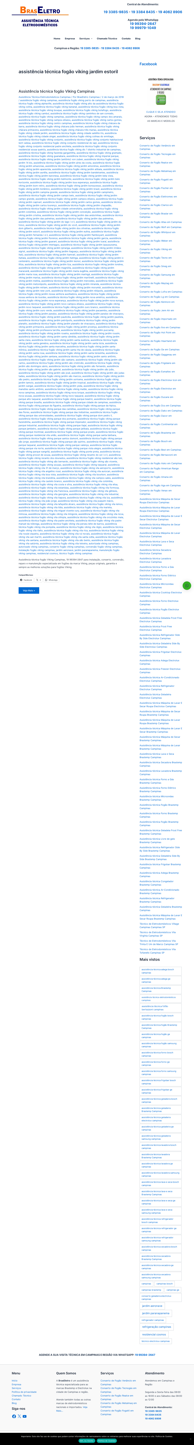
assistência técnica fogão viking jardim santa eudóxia (60, 340)
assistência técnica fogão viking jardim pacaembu (80, 310)
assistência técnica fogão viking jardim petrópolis (45, 320)
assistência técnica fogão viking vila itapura (42, 497)
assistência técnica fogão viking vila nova (100, 514)
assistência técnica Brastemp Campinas (156, 989)
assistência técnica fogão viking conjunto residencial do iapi (64, 142)
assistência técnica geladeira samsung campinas (156, 1137)
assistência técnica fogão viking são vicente (93, 461)
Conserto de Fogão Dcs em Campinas (160, 405)
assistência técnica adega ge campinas (156, 980)
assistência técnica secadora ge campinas (158, 1267)
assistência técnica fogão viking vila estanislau (44, 487)
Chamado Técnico (21, 1395)
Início (14, 1380)
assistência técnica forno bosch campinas (157, 1054)
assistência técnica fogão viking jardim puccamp (87, 330)
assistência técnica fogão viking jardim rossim (95, 333)
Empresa (16, 1384)
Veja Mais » (29, 591)
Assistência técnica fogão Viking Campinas (57, 91)
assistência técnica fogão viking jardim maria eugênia (59, 271)
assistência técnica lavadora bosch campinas (159, 1146)
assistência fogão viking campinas (38, 100)
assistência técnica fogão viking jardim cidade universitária (50, 208)
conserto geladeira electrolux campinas (156, 1297)
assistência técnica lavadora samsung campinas (160, 1174)
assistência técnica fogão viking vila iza (88, 497)
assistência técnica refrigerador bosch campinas (157, 1220)
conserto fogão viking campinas (67, 546)
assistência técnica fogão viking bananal (55, 106)
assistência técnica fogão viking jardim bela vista (86, 175)
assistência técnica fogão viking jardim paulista (97, 316)
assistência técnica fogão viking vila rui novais (65, 533)
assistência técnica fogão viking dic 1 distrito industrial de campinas (83, 149)
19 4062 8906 (170, 12)
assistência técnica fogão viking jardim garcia (83, 238)
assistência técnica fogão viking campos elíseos (44, 120)
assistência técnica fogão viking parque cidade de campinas (75, 402)
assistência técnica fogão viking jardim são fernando (77, 366)
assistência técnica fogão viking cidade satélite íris (76, 133)
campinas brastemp (151, 1290)
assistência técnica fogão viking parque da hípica (89, 405)
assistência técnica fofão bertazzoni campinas (155, 1008)
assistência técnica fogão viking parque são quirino (57, 441)
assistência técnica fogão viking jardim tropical (60, 382)
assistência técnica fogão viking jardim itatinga (52, 257)
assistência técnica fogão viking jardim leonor (56, 261)
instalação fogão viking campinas (37, 550)
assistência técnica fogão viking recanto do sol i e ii (80, 454)
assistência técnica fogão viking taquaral (84, 464)
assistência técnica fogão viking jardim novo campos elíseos (51, 303)
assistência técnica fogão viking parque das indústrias (60, 412)
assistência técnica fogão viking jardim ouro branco (70, 307)
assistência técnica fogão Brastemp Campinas (159, 1026)
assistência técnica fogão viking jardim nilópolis (77, 290)
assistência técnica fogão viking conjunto (41, 139)
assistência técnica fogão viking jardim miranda (73, 284)
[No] (190, 1438)
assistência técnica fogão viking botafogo (85, 110)
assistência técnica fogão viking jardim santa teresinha (75, 353)
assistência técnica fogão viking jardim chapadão (84, 205)
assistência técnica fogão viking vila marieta (88, 507)
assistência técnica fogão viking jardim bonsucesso (73, 185)
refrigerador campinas (153, 1320)
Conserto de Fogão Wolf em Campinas (160, 227)
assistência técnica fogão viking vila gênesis (93, 491)
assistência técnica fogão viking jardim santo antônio (87, 356)
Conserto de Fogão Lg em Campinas (159, 296)
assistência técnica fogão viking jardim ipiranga (44, 248)
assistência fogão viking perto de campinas (81, 100)
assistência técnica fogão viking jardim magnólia (45, 267)
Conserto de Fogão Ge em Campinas (160, 349)
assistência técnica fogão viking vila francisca (43, 491)
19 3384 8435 (143, 12)
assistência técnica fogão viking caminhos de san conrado (81, 113)
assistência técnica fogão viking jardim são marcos (53, 376)
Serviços (16, 1388)
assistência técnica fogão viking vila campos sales (83, 477)
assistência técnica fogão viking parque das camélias (47, 409)
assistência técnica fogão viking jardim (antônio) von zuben (51, 159)
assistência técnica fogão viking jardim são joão (88, 369)
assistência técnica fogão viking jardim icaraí (82, 241)
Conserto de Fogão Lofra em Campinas (161, 291)
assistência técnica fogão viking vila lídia (41, 507)
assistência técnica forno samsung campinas (159, 1073)
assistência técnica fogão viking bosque (40, 110)
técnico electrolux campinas (156, 1341)
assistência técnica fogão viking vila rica (66, 530)
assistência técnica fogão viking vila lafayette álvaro (47, 504)
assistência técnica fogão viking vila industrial (93, 494)
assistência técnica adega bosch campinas (158, 971)
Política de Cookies (107, 1441)
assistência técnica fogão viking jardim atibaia (77, 169)
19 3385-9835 (89, 48)
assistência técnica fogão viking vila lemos (99, 504)
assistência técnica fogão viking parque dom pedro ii (83, 415)
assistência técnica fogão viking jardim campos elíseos (65, 198)
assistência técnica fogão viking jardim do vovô (51, 225)
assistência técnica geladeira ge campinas (158, 1128)
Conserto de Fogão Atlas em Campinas (161, 222)
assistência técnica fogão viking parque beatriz (67, 399)
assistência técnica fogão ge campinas (156, 1036)
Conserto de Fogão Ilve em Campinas (160, 327)
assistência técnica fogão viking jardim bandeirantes (77, 172)
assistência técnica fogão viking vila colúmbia (87, 481)
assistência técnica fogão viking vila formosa (94, 487)
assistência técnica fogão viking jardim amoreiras (72, 166)
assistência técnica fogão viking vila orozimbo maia (95, 517)
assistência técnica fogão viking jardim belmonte (45, 179)
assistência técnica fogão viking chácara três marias (68, 129)
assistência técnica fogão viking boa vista (100, 106)
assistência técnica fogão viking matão (66, 389)
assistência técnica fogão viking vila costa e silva (45, 484)
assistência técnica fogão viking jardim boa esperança (59, 182)
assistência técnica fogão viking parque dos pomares (47, 418)
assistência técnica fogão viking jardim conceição (64, 211)
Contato (16, 1399)
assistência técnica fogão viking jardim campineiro (86, 192)
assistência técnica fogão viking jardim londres (97, 264)
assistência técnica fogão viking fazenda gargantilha (47, 152)
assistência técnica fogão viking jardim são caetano (46, 359)
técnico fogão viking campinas (75, 553)
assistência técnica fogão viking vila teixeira (63, 543)
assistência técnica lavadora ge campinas (157, 1165)
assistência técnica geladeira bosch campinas (159, 1100)
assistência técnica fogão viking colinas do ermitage (85, 136)
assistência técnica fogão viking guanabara (42, 156)
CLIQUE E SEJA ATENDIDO (161, 111)
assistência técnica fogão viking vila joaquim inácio (85, 500)
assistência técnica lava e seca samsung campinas (157, 1211)
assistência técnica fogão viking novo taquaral (58, 395)
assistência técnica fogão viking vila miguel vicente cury (49, 510)
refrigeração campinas (156, 1326)
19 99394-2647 (145, 1355)
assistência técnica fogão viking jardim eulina (65, 231)
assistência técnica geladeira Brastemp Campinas (156, 1110)
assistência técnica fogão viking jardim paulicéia (45, 316)
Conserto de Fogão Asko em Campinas (161, 463)
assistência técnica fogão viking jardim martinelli (67, 277)
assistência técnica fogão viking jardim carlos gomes (71, 202)
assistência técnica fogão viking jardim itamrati (49, 254)
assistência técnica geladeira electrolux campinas (156, 1119)
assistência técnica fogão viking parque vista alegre (73, 448)
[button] (91, 38)
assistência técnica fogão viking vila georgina (43, 494)
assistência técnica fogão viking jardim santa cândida (47, 336)
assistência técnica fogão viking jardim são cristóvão (55, 362)
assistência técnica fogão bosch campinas (158, 1017)
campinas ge (173, 1290)
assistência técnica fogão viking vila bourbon (81, 474)
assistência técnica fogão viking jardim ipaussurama (89, 244)
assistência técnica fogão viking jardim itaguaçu (52, 251)
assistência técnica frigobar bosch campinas (159, 1082)
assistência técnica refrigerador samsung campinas (157, 1239)
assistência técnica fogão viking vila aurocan (86, 471)
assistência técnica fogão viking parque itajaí (62, 425)
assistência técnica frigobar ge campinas (157, 1091)
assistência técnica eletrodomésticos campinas (159, 998)
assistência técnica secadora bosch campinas (159, 1248)
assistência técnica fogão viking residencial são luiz (94, 458)
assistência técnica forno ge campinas (156, 1063)
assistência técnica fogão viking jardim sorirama (57, 379)
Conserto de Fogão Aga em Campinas (160, 485)
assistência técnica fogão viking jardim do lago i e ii (47, 221)
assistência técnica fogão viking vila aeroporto (85, 468)
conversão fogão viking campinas (104, 546)
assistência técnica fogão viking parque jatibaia (63, 428)
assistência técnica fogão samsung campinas (159, 1045)
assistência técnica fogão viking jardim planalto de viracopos (62, 323)
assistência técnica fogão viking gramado (99, 152)
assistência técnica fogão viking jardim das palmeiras (84, 218)
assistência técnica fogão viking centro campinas (45, 123)
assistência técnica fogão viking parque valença (63, 445)
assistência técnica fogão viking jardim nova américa (76, 297)
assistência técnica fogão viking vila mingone (52, 514)
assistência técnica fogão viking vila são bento (65, 540)
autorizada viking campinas (103, 543)
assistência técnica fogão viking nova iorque (60, 392)
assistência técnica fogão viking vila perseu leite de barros (72, 523)
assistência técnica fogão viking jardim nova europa (95, 300)
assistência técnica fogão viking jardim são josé (44, 372)
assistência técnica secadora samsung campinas (156, 1276)
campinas (146, 1283)
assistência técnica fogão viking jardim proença (71, 326)
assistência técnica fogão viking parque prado (70, 431)
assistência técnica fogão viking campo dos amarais (93, 116)
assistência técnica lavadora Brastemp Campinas (156, 1156)
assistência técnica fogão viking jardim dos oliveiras (62, 228)
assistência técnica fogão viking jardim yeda (58, 385)
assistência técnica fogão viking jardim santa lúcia (77, 343)
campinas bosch (165, 1283)
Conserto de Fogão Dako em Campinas (161, 410)
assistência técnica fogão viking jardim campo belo (46, 195)
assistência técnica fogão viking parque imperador (59, 422)
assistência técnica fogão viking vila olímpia (42, 517)
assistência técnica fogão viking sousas (40, 464)
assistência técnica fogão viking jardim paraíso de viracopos (90, 313)
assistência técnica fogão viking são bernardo (43, 461)
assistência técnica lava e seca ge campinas (158, 1202)
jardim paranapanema (86, 550)
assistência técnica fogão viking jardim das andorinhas (71, 215)
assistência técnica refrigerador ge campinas (159, 1230)
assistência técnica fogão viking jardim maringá (64, 274)
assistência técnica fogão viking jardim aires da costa (62, 162)
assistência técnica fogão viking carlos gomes (96, 120)
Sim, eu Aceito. (87, 1441)
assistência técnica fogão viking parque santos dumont (48, 438)
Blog (14, 1403)
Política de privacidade (24, 1391)
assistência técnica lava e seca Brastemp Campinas (157, 1193)
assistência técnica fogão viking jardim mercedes (67, 280)
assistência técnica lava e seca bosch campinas (160, 1183)
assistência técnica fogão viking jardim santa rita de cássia (59, 349)
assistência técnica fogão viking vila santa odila (68, 537)
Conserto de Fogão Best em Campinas (160, 449)
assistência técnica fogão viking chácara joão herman (54, 126)
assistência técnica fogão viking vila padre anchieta (46, 520)
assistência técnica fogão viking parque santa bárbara (87, 435)
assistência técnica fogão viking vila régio (79, 527)
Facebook (148, 64)
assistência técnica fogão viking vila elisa (95, 484)
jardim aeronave (64, 550)
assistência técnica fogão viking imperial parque (92, 156)
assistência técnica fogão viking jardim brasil (75, 188)
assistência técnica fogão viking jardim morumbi (75, 287)
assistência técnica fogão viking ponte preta (75, 451)
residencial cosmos (47, 553)
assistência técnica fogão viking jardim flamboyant (76, 234)
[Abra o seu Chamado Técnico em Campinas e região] (160, 91)
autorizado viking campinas (33, 546)
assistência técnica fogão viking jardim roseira (44, 333)
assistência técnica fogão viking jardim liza (48, 264)
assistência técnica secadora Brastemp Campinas (156, 1257)
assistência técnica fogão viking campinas (41, 116)
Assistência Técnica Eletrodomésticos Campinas (45, 97)
